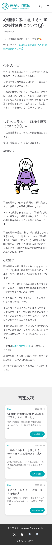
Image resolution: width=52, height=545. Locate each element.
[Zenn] (38, 535)
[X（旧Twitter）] (14, 535)
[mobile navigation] (48, 6)
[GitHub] (22, 535)
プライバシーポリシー (26, 541)
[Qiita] (30, 535)
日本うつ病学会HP (21, 345)
